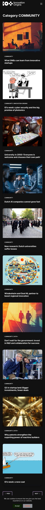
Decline (27, 506)
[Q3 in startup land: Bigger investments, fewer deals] (22, 364)
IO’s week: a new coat (14, 482)
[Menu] (41, 4)
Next (36, 493)
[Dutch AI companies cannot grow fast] (22, 178)
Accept (17, 506)
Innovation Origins (20, 103)
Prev (8, 493)
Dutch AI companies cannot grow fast (22, 202)
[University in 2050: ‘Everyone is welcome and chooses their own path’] (22, 131)
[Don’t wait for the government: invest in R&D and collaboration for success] (22, 317)
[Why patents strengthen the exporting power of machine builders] (22, 411)
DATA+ (16, 336)
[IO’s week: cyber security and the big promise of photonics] (22, 84)
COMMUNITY (8, 56)
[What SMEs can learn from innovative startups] (22, 37)
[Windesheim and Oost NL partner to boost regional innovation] (22, 270)
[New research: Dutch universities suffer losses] (22, 223)
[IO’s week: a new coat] (22, 459)
